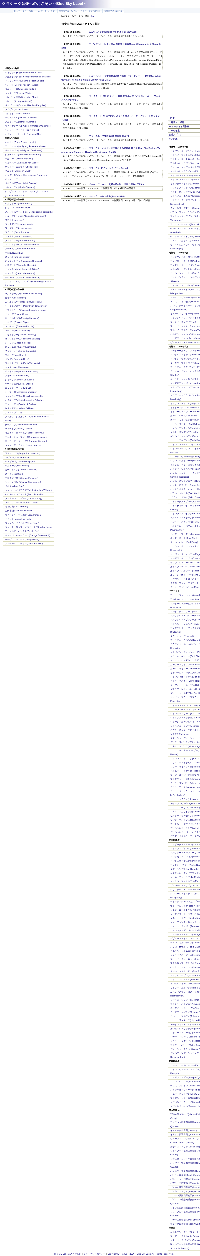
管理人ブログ (175, 134)
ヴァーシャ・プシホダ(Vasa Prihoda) (23, 515)
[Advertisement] (28, 41)
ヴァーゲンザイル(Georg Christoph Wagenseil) (28, 126)
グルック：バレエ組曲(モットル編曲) (107, 196)
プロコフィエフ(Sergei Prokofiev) (21, 478)
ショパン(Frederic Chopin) (18, 207)
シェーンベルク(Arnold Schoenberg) (23, 482)
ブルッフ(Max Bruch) (15, 355)
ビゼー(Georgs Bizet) (15, 297)
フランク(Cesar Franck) (17, 232)
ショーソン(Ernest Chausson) (20, 379)
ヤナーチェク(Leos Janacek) (19, 383)
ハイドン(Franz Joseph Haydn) (20, 142)
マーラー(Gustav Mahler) (17, 330)
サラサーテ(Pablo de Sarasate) (20, 351)
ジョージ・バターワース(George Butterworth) (27, 535)
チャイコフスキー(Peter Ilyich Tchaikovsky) (26, 306)
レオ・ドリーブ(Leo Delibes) (19, 408)
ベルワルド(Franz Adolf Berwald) (21, 183)
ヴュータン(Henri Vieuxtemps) (20, 273)
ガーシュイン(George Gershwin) (21, 469)
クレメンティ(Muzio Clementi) (20, 187)
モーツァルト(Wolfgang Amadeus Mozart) (25, 146)
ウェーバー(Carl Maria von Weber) (22, 162)
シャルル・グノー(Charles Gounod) (22, 277)
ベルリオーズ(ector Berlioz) (18, 203)
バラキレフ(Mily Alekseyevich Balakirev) (24, 400)
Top (93, 16)
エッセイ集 (174, 130)
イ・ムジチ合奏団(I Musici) (183, 1130)
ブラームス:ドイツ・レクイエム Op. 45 (108, 168)
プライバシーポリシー (94, 1254)
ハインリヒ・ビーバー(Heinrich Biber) (23, 134)
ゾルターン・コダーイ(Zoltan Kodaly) (23, 498)
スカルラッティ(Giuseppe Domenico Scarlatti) (28, 76)
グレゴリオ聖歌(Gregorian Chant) (21, 97)
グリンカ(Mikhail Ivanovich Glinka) (22, 269)
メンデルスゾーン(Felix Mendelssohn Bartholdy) (29, 212)
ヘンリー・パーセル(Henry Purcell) (22, 130)
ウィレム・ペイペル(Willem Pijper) (22, 523)
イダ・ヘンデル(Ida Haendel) (184, 869)
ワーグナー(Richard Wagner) (19, 228)
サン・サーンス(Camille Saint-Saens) (23, 293)
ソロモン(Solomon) (179, 734)
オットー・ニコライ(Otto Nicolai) (21, 167)
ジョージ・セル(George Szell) (185, 456)
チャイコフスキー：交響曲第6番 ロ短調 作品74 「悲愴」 (117, 184)
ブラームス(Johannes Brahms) (20, 248)
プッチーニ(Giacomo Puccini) (19, 326)
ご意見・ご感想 (176, 122)
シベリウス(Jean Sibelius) (18, 342)
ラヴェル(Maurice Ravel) (17, 457)
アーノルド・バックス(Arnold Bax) (22, 531)
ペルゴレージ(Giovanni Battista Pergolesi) (25, 105)
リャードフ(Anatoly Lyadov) (18, 428)
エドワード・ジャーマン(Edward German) (26, 441)
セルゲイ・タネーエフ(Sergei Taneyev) (24, 432)
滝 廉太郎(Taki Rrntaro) (16, 506)
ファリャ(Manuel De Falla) (18, 519)
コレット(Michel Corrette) (17, 113)
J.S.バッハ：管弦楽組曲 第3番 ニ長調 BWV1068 (113, 32)
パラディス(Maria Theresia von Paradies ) (26, 175)
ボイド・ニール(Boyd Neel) (183, 538)
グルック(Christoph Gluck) (18, 171)
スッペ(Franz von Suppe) (17, 257)
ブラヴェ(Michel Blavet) (16, 109)
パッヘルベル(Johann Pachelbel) (21, 117)
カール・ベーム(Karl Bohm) (184, 415)
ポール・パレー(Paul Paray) (184, 542)
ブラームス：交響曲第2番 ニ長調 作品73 (109, 136)
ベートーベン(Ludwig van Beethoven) (23, 150)
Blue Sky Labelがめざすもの (67, 1254)
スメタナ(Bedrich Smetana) (18, 236)
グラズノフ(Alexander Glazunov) (21, 424)
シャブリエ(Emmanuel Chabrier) (21, 392)
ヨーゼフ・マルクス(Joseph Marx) (22, 539)
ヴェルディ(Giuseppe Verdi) (19, 224)
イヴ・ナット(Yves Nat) (182, 636)
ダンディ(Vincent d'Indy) (17, 359)
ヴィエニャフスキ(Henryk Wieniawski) (24, 396)
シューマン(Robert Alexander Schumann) (25, 216)
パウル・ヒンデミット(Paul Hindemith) (24, 494)
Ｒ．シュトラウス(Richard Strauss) (22, 338)
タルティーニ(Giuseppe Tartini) (20, 89)
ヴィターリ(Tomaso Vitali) (18, 93)
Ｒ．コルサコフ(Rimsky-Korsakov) (22, 318)
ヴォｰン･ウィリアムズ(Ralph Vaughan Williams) (28, 490)
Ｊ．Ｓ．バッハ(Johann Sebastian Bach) (25, 80)
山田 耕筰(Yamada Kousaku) (19, 510)
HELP (172, 118)
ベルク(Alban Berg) (14, 486)
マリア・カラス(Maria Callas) (185, 1236)
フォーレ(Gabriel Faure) (17, 375)
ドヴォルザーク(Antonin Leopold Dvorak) (25, 310)
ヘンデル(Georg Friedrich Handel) (22, 85)
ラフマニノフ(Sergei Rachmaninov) (22, 453)
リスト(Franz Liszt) (14, 220)
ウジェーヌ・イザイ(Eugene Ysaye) (23, 445)
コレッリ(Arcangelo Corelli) (18, 101)
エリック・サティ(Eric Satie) (19, 388)
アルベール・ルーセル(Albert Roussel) (24, 543)
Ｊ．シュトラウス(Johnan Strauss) (22, 244)
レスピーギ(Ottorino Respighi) (20, 461)
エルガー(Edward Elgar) (17, 322)
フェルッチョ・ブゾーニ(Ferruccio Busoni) (26, 437)
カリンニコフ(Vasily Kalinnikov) (20, 347)
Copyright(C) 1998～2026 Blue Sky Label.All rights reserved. (141, 1254)
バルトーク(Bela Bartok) (17, 465)
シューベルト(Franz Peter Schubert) (23, 154)
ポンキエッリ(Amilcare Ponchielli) (21, 371)
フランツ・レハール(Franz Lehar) (21, 502)
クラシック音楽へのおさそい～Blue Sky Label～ (44, 3)
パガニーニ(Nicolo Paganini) (19, 158)
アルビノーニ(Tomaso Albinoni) (20, 121)
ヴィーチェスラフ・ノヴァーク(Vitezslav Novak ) (29, 527)
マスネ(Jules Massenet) (17, 367)
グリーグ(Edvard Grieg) (16, 314)
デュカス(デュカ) (13, 412)
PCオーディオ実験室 (179, 126)
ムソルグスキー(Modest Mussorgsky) (23, 302)
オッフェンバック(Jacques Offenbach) (24, 261)
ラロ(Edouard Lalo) (14, 253)
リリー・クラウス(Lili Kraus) (184, 799)
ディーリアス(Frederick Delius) (20, 404)
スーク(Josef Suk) (14, 474)
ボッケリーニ (11, 179)
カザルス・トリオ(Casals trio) (185, 1146)
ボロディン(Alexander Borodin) (20, 265)
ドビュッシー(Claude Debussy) (20, 334)
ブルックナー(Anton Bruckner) (20, 240)
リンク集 (173, 138)
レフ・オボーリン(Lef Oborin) (185, 807)
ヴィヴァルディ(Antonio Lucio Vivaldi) (23, 72)
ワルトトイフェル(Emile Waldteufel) (22, 363)
